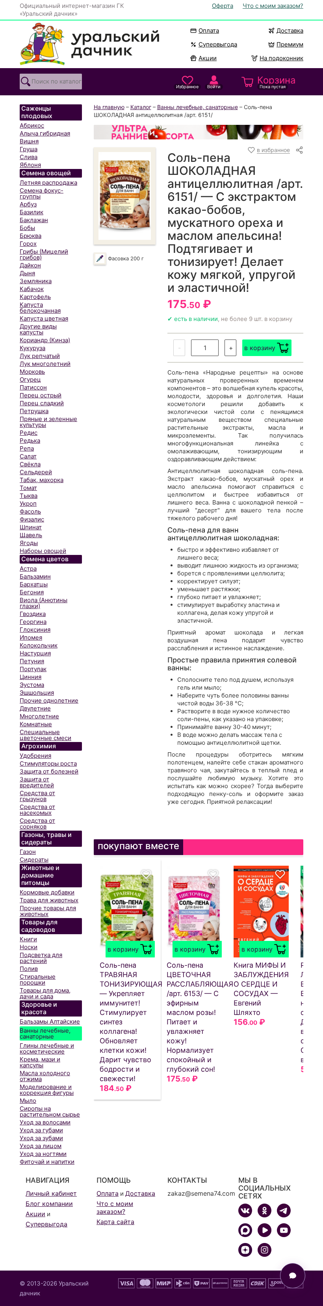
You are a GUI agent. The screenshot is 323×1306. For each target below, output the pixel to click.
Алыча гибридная (45, 133)
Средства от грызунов (37, 796)
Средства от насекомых (37, 810)
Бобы (27, 228)
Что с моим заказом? (273, 5)
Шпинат (31, 527)
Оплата (209, 30)
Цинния (30, 677)
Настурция (35, 653)
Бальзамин (35, 576)
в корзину (259, 348)
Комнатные (36, 724)
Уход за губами (41, 1130)
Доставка (290, 30)
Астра (28, 568)
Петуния (32, 661)
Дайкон (30, 265)
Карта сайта (115, 1222)
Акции (208, 58)
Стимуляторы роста (48, 763)
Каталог (140, 107)
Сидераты (34, 860)
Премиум (290, 44)
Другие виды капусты (38, 329)
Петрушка (34, 411)
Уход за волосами (45, 1122)
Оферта (222, 5)
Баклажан (34, 220)
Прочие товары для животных (48, 911)
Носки (28, 947)
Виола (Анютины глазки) (43, 603)
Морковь (32, 372)
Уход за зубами (41, 1138)
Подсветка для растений (41, 958)
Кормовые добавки (47, 892)
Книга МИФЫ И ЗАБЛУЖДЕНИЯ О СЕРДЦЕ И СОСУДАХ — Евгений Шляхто (261, 989)
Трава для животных (49, 900)
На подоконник (281, 58)
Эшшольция (37, 693)
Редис (28, 433)
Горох (28, 244)
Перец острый (40, 395)
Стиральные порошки (38, 979)
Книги (28, 939)
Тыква (28, 496)
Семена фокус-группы (41, 193)
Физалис (32, 519)
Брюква (30, 236)
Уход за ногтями (43, 1154)
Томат (28, 488)
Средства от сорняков (37, 823)
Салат (28, 456)
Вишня (29, 141)
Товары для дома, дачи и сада (45, 993)
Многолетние (39, 716)
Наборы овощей (43, 551)
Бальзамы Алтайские (50, 1021)
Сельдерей (36, 472)
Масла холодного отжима (45, 1076)
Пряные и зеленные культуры (48, 422)
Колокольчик (39, 645)
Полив (29, 969)
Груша (28, 149)
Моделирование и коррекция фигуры (47, 1090)
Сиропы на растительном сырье (50, 1111)
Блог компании (49, 1204)
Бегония (32, 592)
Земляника (36, 281)
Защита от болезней (49, 771)
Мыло (28, 1101)
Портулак (33, 669)
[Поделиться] (299, 150)
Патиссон (33, 387)
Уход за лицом (40, 1146)
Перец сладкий (42, 403)
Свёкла (30, 464)
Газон (28, 852)
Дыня (27, 273)
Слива (28, 157)
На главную (109, 107)
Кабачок (32, 289)
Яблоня (30, 165)
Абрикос (32, 125)
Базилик (31, 212)
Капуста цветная (44, 318)
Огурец (30, 379)
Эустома (32, 685)
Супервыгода (218, 44)
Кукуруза (32, 348)
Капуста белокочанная (40, 308)
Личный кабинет (51, 1193)
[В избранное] (146, 874)
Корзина (276, 81)
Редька (30, 440)
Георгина (33, 622)
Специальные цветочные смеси (45, 735)
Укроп (28, 503)
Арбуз (28, 204)
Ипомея (31, 637)
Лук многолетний (45, 364)
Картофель (35, 297)
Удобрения (35, 756)
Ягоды (29, 543)
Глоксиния (35, 630)
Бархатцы (34, 584)
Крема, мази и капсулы (40, 1062)
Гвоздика (33, 614)
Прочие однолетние (49, 700)
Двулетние (35, 708)
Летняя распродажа (48, 183)
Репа (27, 448)
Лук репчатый (40, 356)
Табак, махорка (41, 480)
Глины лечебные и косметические (47, 1048)
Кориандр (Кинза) (45, 340)
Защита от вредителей (37, 782)
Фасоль (30, 511)
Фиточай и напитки (47, 1162)
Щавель (31, 535)
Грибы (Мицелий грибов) (44, 254)
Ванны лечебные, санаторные (45, 1033)
